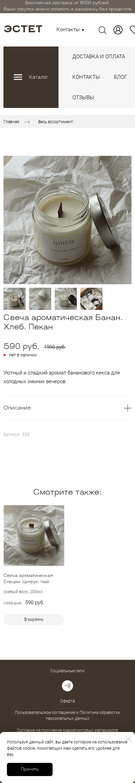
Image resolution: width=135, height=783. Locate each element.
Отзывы (83, 97)
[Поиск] (102, 30)
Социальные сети (67, 670)
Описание (17, 408)
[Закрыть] (128, 738)
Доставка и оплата (98, 56)
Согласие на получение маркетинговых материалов (67, 730)
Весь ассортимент (55, 121)
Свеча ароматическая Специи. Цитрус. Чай (28, 579)
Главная (11, 121)
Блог (120, 77)
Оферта (67, 701)
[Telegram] (67, 685)
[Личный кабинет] (118, 30)
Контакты (70, 29)
